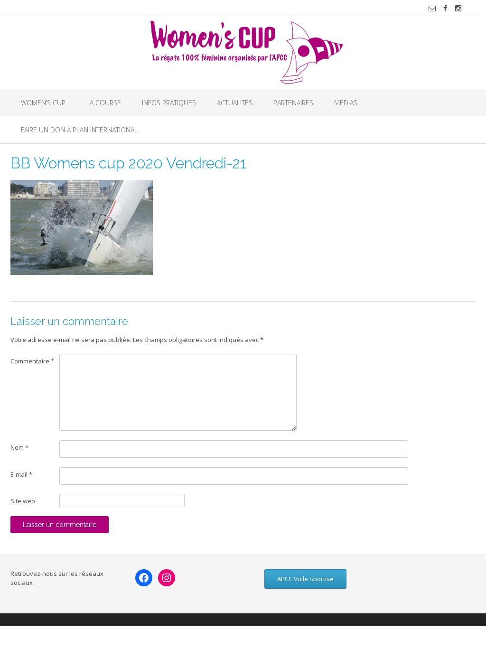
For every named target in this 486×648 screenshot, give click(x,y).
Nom (19, 447)
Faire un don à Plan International (79, 129)
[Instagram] (166, 577)
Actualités (234, 102)
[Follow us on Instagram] (458, 8)
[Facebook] (143, 577)
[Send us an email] (432, 8)
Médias (345, 102)
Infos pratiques (169, 102)
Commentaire (32, 361)
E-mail (21, 474)
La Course (103, 102)
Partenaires (293, 102)
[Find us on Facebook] (445, 8)
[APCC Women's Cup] (243, 52)
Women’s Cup (43, 102)
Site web (22, 501)
